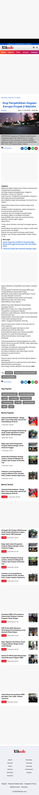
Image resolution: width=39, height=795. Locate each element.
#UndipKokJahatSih (26, 394)
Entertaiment (29, 769)
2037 (11, 407)
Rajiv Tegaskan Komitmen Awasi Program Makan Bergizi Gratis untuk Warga (13, 644)
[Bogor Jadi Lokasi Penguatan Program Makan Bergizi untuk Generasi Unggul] (33, 447)
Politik (18, 52)
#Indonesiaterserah (9, 394)
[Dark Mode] (34, 47)
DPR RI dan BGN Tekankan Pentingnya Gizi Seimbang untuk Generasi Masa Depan (13, 630)
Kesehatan (34, 52)
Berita (4, 537)
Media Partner (15, 787)
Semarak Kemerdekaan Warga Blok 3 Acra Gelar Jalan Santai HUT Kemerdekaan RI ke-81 (13, 420)
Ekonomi (25, 52)
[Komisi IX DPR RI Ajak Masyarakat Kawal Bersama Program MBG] (33, 659)
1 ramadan (14, 398)
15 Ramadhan (7, 402)
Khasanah (10, 775)
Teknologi (29, 763)
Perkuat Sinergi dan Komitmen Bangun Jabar (20, 249)
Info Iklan (24, 787)
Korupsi (9, 373)
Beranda (4, 98)
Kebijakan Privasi (30, 784)
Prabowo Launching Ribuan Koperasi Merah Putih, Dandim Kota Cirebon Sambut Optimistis (13, 473)
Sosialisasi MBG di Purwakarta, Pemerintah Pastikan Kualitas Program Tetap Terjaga (12, 616)
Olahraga (29, 766)
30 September (29, 402)
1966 (4, 407)
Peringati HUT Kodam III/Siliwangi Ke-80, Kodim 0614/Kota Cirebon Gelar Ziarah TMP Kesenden (13, 433)
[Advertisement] (19, 19)
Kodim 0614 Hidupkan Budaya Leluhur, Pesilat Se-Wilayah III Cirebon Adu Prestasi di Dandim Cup (12, 459)
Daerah (3, 52)
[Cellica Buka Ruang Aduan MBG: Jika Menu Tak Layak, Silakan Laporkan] (33, 697)
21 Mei (18, 402)
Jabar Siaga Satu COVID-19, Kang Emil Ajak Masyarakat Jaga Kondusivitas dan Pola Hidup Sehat (19, 244)
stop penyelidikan (9, 377)
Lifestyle (28, 772)
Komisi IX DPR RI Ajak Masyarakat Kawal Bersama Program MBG (13, 657)
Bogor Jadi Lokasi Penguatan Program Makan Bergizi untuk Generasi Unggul (12, 446)
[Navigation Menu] (37, 47)
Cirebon (17, 98)
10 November (25, 398)
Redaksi (4, 110)
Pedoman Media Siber (15, 784)
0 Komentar (7, 148)
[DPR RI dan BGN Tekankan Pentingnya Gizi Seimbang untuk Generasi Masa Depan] (33, 631)
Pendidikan (29, 760)
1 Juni (4, 398)
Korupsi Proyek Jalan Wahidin (25, 373)
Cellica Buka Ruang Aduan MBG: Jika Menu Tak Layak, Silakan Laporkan (13, 696)
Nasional (11, 52)
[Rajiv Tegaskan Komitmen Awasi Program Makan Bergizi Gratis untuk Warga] (33, 645)
